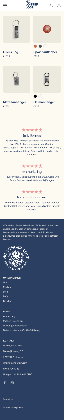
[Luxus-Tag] (16, 29)
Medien (7, 287)
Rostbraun (35, 46)
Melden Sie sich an (13, 320)
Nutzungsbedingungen (15, 325)
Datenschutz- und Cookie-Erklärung (21, 330)
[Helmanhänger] (47, 79)
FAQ (5, 296)
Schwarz (35, 96)
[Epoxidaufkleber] (47, 29)
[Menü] (5, 5)
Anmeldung (9, 316)
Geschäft (7, 301)
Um (5, 282)
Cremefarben (45, 46)
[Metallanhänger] (16, 79)
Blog (5, 291)
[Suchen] (52, 6)
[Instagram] (12, 382)
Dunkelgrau (40, 46)
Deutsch (6, 399)
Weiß (40, 96)
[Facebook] (4, 382)
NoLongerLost (17, 407)
